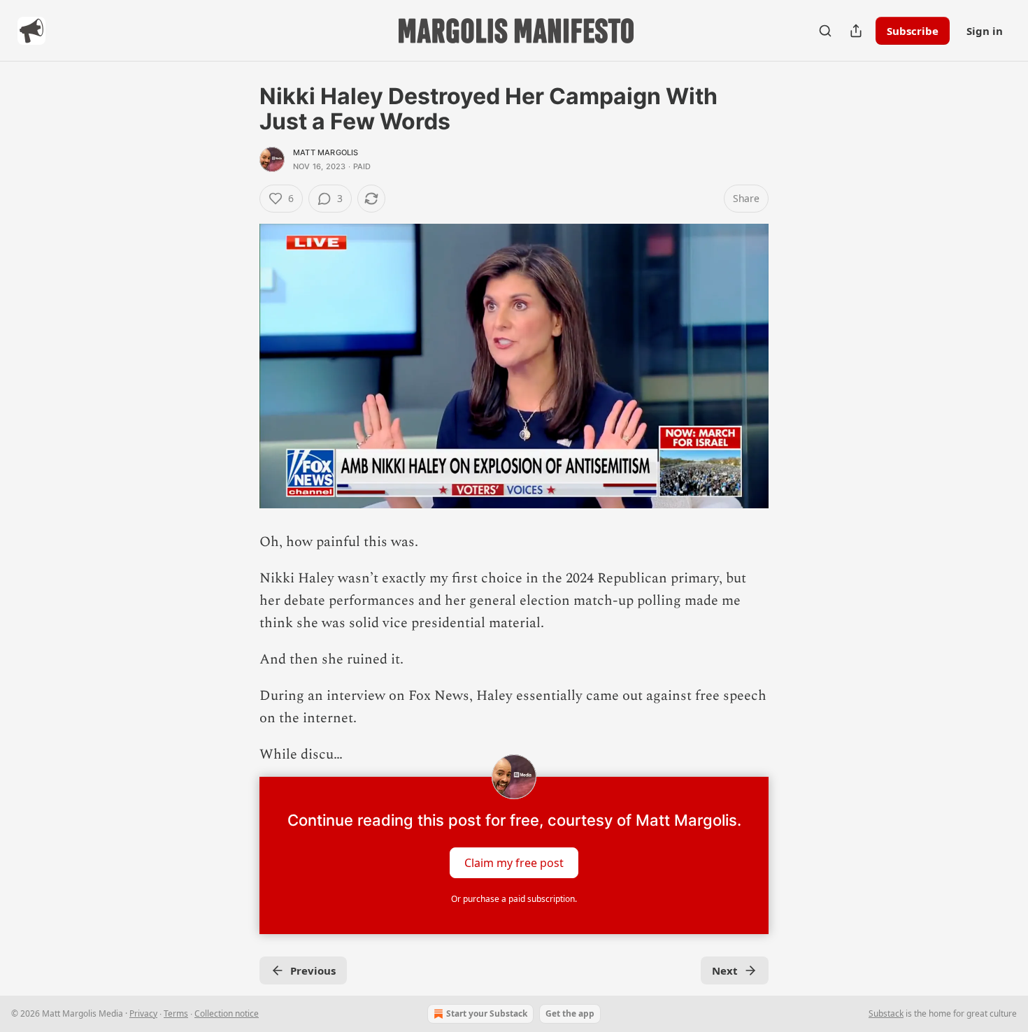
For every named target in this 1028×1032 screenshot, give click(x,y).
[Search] (825, 31)
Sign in (984, 31)
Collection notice (226, 1013)
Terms (176, 1013)
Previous (313, 970)
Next (725, 970)
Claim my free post (514, 862)
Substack (886, 1013)
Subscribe (912, 31)
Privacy (143, 1013)
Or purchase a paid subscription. (514, 899)
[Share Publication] (856, 31)
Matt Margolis (326, 152)
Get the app (569, 1013)
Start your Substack (486, 1013)
